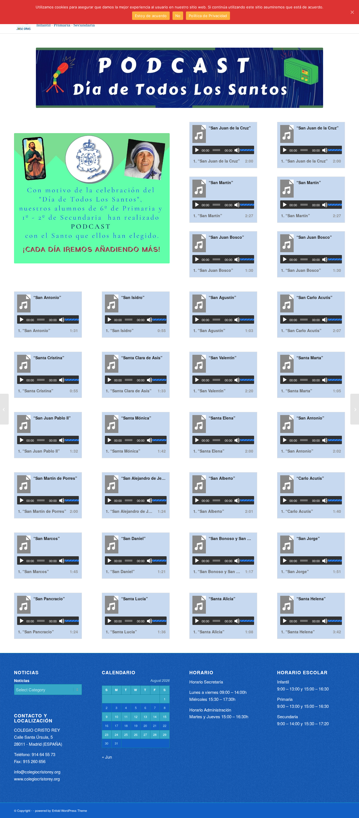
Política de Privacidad (208, 15)
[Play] (197, 150)
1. (216, 161)
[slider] (247, 150)
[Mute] (237, 150)
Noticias (21, 680)
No (178, 15)
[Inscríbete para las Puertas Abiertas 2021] (354, 409)
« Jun (107, 757)
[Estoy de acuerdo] (352, 12)
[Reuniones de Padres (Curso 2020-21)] (4, 409)
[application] (223, 150)
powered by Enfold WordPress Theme (61, 810)
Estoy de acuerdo (151, 15)
